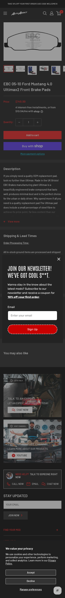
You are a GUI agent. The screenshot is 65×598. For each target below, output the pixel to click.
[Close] (59, 259)
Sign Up (32, 329)
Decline (31, 581)
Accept (31, 572)
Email (11, 307)
